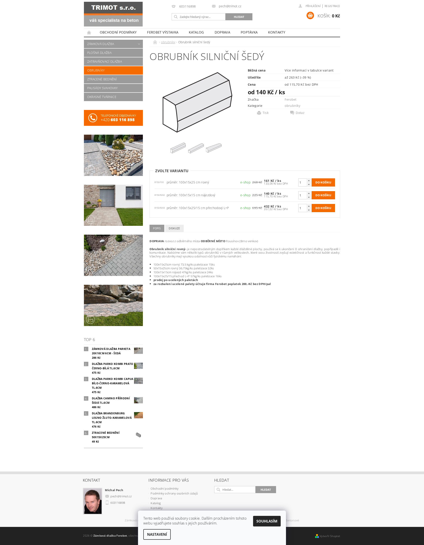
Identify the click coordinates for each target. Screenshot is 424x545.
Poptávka (249, 32)
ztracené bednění (102, 79)
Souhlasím (266, 521)
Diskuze (174, 228)
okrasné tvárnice (101, 97)
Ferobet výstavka (162, 32)
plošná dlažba (99, 53)
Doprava (222, 32)
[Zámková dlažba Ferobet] (113, 14)
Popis (157, 228)
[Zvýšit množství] (309, 180)
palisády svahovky (102, 88)
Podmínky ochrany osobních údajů (174, 493)
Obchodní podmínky (118, 32)
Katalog (196, 32)
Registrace (332, 6)
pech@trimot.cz (121, 496)
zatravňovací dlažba (104, 61)
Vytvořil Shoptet (330, 536)
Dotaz (300, 113)
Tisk (266, 113)
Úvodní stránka (89, 32)
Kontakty (276, 32)
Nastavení (157, 534)
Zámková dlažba (135, 520)
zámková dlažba (100, 44)
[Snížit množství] (309, 184)
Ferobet (290, 99)
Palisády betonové (286, 520)
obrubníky (96, 70)
